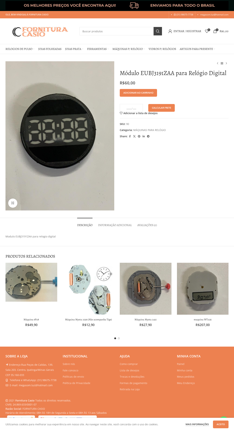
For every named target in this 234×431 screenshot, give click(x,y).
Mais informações (197, 424)
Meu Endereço (186, 383)
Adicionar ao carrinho (138, 92)
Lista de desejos (129, 370)
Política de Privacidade (76, 383)
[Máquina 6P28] (31, 282)
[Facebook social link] (130, 136)
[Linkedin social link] (143, 136)
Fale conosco (70, 370)
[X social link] (134, 136)
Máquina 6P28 (31, 319)
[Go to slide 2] (119, 338)
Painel (180, 364)
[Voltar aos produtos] (222, 63)
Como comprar (129, 364)
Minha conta (184, 370)
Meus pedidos (185, 376)
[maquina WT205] (203, 289)
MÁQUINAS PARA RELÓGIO (149, 130)
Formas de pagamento (133, 383)
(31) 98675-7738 (184, 14)
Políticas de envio (73, 376)
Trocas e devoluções (132, 376)
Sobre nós (69, 364)
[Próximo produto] (226, 63)
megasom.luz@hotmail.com (214, 14)
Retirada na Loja (130, 389)
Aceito (221, 424)
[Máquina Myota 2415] (145, 289)
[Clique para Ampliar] (12, 203)
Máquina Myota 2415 (145, 319)
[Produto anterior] (217, 63)
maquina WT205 (203, 319)
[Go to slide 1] (115, 338)
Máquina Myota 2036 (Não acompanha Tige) (88, 319)
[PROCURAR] (158, 31)
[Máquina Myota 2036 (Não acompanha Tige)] (88, 289)
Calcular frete (161, 107)
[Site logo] (40, 31)
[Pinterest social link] (139, 136)
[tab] (85, 223)
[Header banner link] (117, 5)
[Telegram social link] (148, 136)
